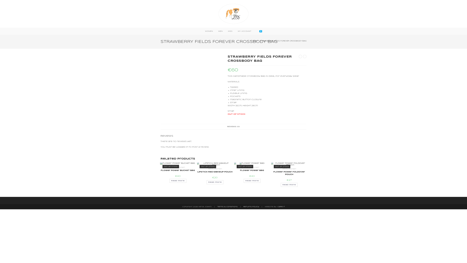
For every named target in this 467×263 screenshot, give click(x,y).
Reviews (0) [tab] (233, 126)
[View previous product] (300, 56)
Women (181, 167)
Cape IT (281, 206)
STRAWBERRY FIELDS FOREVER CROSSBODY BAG (283, 41)
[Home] (249, 41)
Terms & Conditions (227, 206)
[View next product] (304, 56)
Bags (210, 169)
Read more (178, 180)
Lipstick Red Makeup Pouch (215, 172)
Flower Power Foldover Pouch (289, 173)
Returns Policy (251, 206)
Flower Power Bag (252, 170)
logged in (182, 147)
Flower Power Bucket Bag (178, 170)
